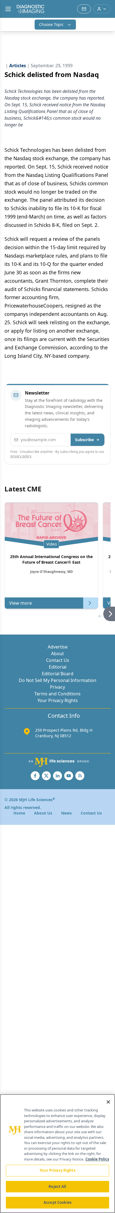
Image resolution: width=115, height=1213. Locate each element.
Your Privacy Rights (57, 700)
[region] (57, 1153)
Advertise (58, 647)
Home (19, 813)
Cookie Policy (97, 1159)
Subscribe (84, 439)
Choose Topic (51, 24)
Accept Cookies (57, 1202)
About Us (43, 813)
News (66, 813)
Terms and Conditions (57, 694)
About (57, 653)
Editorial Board (57, 674)
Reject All (57, 1186)
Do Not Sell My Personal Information (57, 680)
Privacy (57, 687)
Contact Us (57, 660)
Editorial (57, 667)
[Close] (108, 1102)
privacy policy (20, 456)
